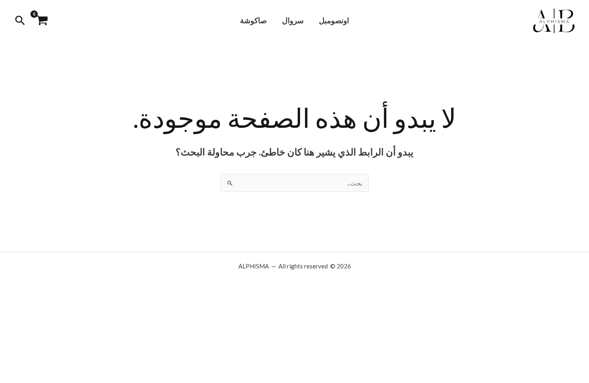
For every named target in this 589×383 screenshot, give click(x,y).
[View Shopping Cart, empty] (41, 21)
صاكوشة (253, 20)
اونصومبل (334, 20)
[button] (19, 21)
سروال (293, 20)
